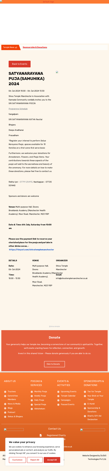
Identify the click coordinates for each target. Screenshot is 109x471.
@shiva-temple (54, 326)
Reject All (34, 460)
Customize (17, 460)
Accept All (52, 460)
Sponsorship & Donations (35, 47)
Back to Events (19, 64)
